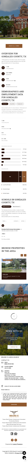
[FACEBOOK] (12, 440)
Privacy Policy (6, 399)
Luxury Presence (17, 444)
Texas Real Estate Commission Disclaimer (14, 426)
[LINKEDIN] (15, 440)
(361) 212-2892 (8, 368)
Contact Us (14, 347)
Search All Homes (14, 45)
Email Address (5, 389)
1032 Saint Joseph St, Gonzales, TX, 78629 (10, 230)
